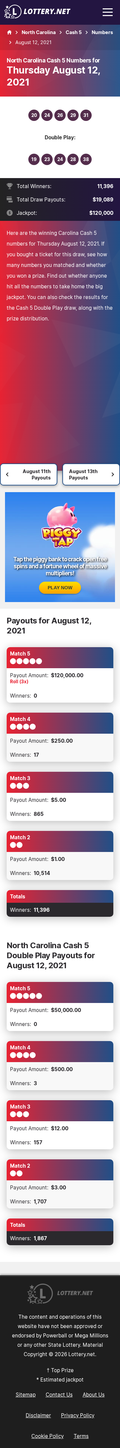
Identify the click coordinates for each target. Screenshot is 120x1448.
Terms (81, 1436)
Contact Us (59, 1394)
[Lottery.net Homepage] (9, 32)
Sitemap (26, 1394)
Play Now (60, 587)
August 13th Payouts (83, 474)
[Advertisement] (60, 387)
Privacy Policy (77, 1415)
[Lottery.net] (37, 16)
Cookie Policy (47, 1436)
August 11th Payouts (37, 474)
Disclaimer (38, 1415)
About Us (94, 1394)
